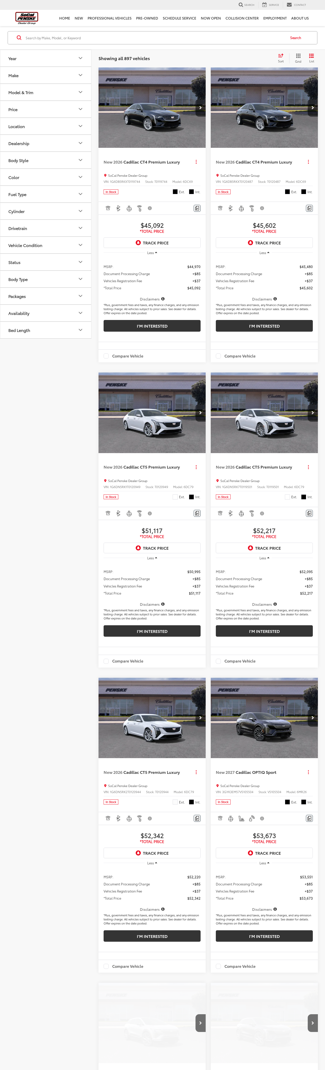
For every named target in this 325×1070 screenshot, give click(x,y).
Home (64, 18)
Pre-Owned (147, 18)
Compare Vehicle (127, 356)
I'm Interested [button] (152, 326)
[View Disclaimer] (150, 208)
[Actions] (196, 161)
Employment (275, 18)
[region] (152, 279)
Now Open (211, 18)
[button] (201, 108)
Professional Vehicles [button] (110, 18)
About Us (300, 18)
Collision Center (242, 18)
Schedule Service (179, 18)
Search (295, 37)
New (79, 18)
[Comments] (197, 208)
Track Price (156, 242)
